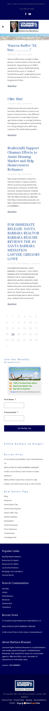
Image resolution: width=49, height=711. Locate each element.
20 (18, 334)
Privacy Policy (19, 700)
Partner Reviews (11, 525)
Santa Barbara (7, 596)
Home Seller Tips (11, 512)
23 (36, 334)
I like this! (15, 99)
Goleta (4, 592)
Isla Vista (5, 588)
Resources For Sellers (10, 564)
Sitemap (29, 700)
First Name (10, 399)
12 (6, 328)
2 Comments (35, 263)
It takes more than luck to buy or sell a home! (22, 484)
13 (12, 328)
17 (36, 328)
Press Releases (23, 263)
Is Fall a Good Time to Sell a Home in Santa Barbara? (22, 632)
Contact (12, 703)
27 (24, 340)
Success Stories (8, 575)
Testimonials (9, 533)
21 (24, 334)
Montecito (6, 600)
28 (30, 340)
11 (36, 322)
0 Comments (27, 54)
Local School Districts (10, 568)
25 (12, 340)
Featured (8, 500)
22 (30, 334)
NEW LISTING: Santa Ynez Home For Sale (20, 479)
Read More (11, 86)
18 (6, 334)
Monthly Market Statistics (11, 556)
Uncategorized (10, 537)
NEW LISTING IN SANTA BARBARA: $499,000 (21, 467)
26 (18, 340)
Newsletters (9, 521)
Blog (19, 54)
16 (30, 328)
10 (30, 322)
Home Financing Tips (12, 508)
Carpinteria (6, 607)
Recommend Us (40, 700)
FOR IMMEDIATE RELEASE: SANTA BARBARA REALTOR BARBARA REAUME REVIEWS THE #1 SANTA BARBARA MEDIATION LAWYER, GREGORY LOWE (23, 241)
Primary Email (11, 412)
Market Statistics (11, 517)
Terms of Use (7, 700)
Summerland (7, 603)
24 (6, 340)
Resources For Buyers (10, 560)
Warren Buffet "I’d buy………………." (21, 47)
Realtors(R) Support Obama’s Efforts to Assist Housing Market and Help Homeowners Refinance (23, 159)
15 (24, 328)
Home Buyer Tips (11, 504)
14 (18, 328)
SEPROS (28, 703)
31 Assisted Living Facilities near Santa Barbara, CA (21, 620)
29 (36, 340)
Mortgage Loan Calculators (12, 571)
